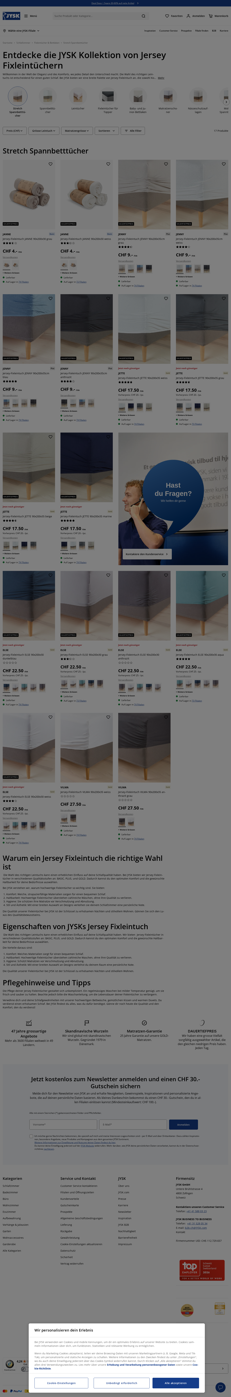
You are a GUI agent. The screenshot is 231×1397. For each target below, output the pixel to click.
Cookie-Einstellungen (61, 1383)
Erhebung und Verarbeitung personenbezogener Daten (141, 1364)
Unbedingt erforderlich (121, 1383)
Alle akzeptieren (176, 1383)
